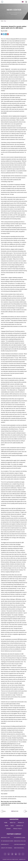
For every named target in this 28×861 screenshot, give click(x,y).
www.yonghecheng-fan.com (19, 848)
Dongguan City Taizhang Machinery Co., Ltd (7, 845)
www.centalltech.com (20, 841)
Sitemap (8, 828)
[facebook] (5, 854)
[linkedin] (8, 854)
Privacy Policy (17, 828)
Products (21, 822)
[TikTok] (23, 854)
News (6, 825)
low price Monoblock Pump (19, 845)
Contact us (19, 825)
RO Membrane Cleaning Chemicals (20, 838)
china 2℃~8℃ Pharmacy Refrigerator (7, 848)
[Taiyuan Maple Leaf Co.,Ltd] (2, 2)
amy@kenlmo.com (22, 859)
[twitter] (12, 854)
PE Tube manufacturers (7, 841)
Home (2, 21)
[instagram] (19, 854)
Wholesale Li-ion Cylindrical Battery (6, 838)
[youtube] (16, 854)
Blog (12, 825)
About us (12, 822)
